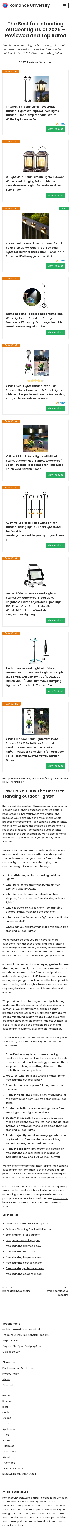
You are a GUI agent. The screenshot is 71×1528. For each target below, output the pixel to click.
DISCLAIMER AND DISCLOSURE (19, 1474)
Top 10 (6, 1423)
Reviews (7, 1401)
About (6, 1379)
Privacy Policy (10, 1373)
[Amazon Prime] (60, 124)
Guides (6, 1418)
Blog (5, 1406)
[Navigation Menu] (65, 5)
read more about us (35, 1202)
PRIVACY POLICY (13, 1468)
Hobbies (9, 1446)
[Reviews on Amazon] (35, 380)
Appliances (9, 1429)
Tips (6, 1434)
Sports (6, 1440)
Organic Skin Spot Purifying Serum (22, 1346)
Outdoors (10, 1451)
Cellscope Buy (11, 1351)
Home (6, 1395)
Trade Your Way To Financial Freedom (25, 1335)
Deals (5, 1412)
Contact (7, 1385)
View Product (55, 129)
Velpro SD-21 (10, 1340)
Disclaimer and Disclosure (18, 1368)
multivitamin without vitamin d (21, 1329)
